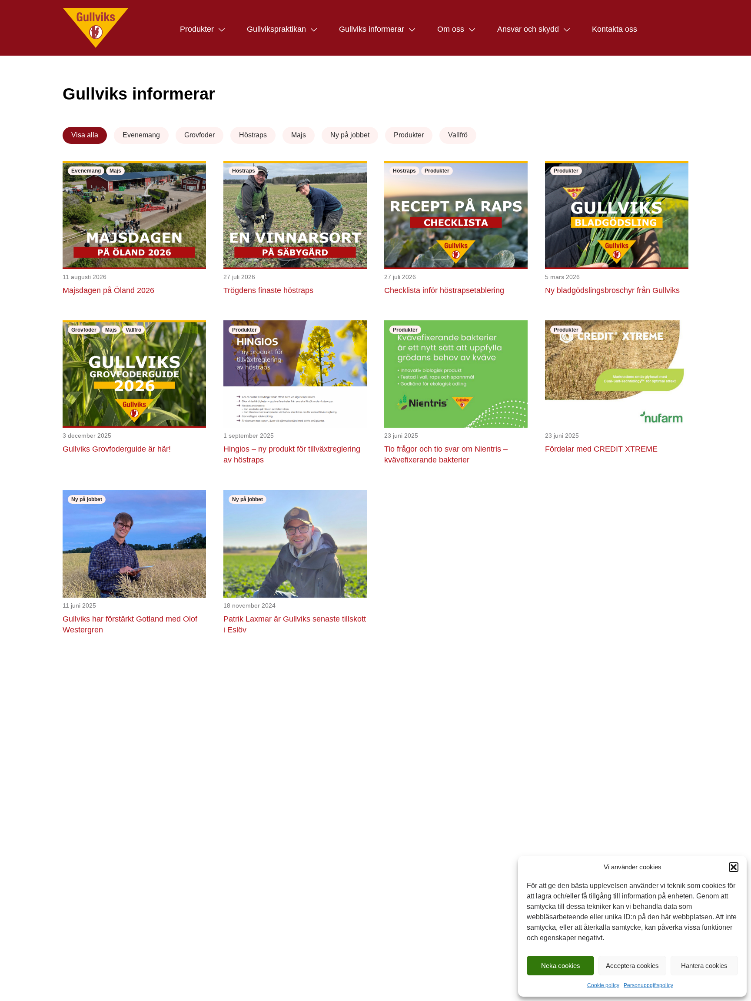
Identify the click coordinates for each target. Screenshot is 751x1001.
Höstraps (253, 135)
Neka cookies (560, 965)
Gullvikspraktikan (276, 29)
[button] (733, 867)
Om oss (450, 29)
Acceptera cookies (632, 965)
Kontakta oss (614, 29)
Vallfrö (458, 135)
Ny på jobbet (349, 135)
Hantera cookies (704, 965)
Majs (298, 135)
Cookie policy (603, 985)
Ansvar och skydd (528, 29)
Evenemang (141, 135)
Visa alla (84, 135)
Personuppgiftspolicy (648, 985)
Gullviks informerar (371, 29)
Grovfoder (199, 135)
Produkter (197, 29)
